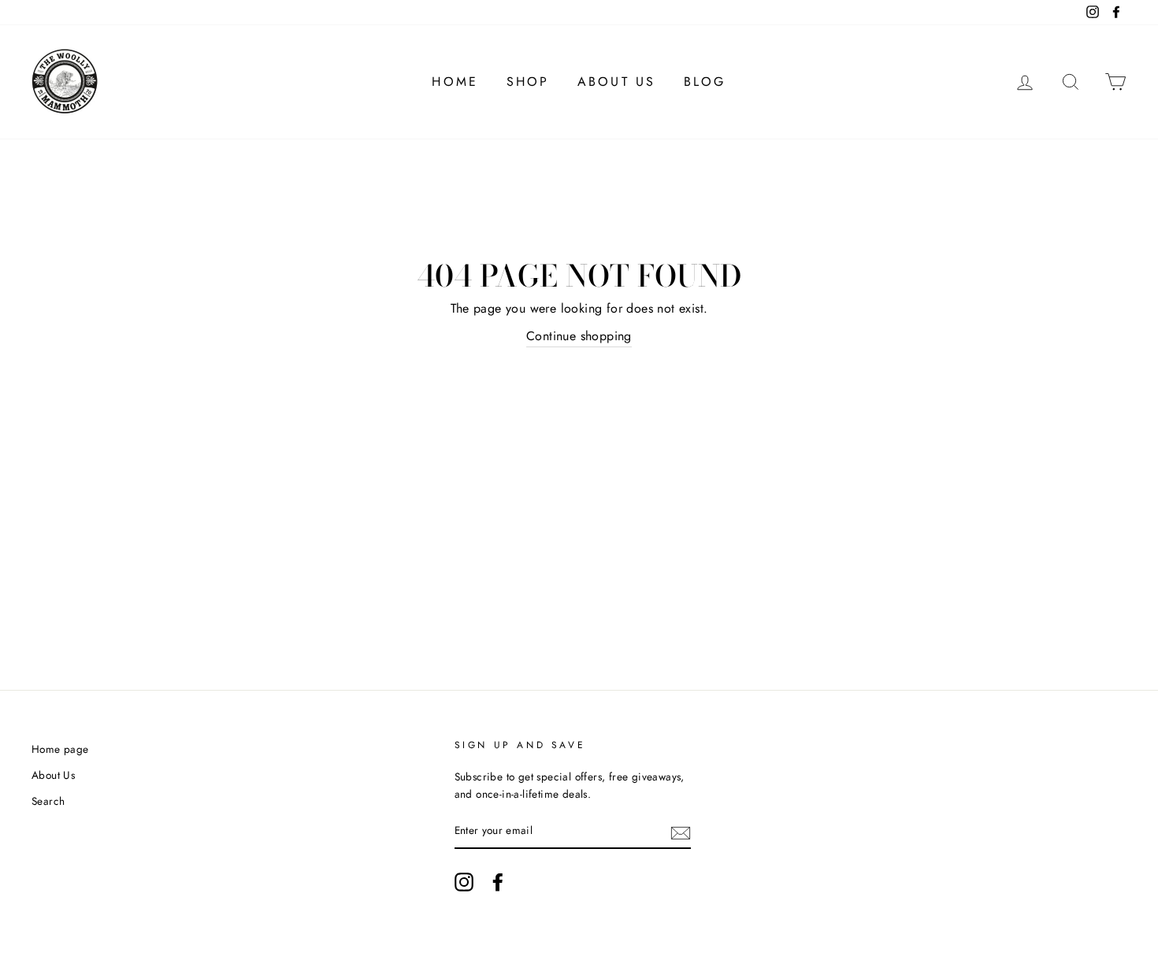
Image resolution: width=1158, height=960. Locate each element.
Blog (705, 81)
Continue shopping (579, 336)
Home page (60, 749)
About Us (616, 81)
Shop (528, 81)
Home (455, 81)
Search (48, 801)
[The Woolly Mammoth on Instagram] (464, 882)
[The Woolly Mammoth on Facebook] (497, 882)
